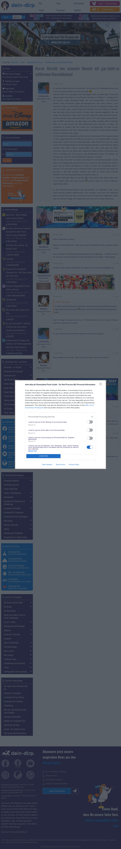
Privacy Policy (74, 464)
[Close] (101, 385)
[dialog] (60, 424)
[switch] (90, 422)
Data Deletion (47, 464)
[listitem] (60, 417)
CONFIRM (43, 456)
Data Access (60, 464)
